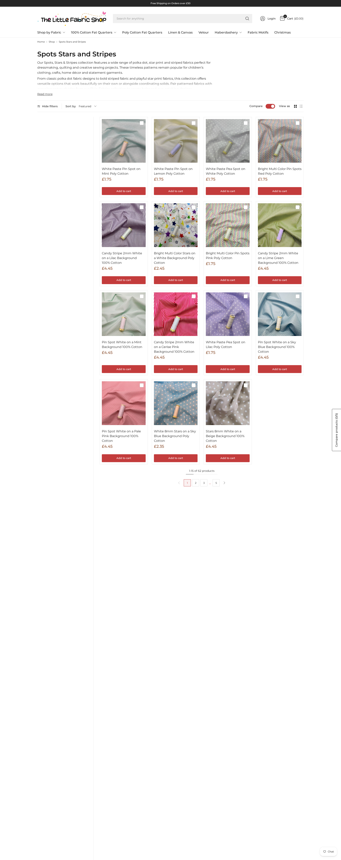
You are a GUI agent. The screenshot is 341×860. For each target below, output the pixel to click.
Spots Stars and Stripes (72, 42)
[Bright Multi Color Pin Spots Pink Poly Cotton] (228, 225)
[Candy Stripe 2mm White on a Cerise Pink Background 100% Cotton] (176, 314)
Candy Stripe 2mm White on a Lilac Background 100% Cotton (122, 258)
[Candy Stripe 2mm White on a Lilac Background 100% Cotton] (124, 225)
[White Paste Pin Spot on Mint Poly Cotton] (124, 141)
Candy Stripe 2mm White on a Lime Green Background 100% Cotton (278, 258)
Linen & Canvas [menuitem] (180, 32)
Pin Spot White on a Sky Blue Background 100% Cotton (277, 347)
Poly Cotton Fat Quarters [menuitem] (142, 32)
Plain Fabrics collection (108, 89)
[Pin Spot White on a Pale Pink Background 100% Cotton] (124, 403)
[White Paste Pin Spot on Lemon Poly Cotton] (176, 141)
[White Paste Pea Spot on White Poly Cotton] (228, 141)
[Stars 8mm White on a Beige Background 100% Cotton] (228, 403)
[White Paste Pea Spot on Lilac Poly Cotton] (228, 314)
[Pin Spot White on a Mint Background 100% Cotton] (124, 314)
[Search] (247, 18)
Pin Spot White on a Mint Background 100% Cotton (122, 344)
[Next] (224, 482)
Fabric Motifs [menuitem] (258, 32)
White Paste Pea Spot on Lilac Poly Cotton (225, 344)
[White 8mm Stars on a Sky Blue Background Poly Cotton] (176, 403)
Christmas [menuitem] (282, 32)
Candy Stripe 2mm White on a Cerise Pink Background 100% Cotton (174, 347)
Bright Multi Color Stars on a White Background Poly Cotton (174, 258)
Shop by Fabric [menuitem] (49, 32)
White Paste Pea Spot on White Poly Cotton (225, 171)
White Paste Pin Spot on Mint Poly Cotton (121, 171)
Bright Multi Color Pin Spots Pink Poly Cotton (227, 255)
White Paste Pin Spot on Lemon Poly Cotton (173, 171)
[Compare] (142, 123)
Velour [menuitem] (204, 32)
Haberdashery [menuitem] (226, 32)
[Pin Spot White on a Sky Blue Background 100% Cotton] (280, 314)
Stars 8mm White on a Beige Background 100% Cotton (225, 436)
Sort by (71, 106)
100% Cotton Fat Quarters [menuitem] (91, 32)
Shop (52, 42)
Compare (256, 106)
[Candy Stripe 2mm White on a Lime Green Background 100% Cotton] (280, 225)
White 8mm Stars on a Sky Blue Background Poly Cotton (175, 436)
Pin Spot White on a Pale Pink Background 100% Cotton (121, 436)
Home (41, 42)
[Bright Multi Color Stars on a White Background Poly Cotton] (176, 225)
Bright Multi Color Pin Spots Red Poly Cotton (280, 171)
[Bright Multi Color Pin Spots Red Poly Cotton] (280, 141)
